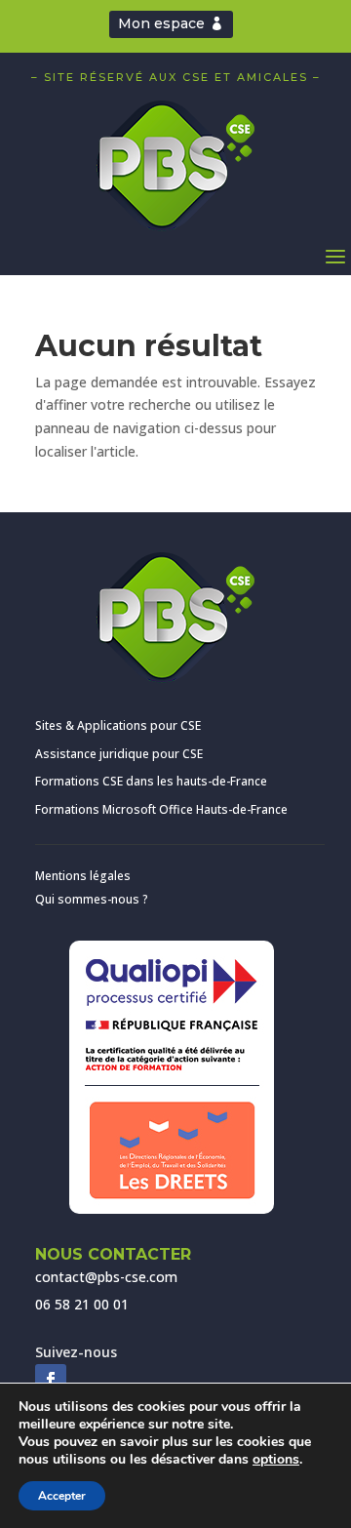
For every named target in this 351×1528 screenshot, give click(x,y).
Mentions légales (83, 875)
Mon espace (161, 23)
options (276, 1459)
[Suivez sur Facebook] (50, 1379)
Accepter (62, 1496)
